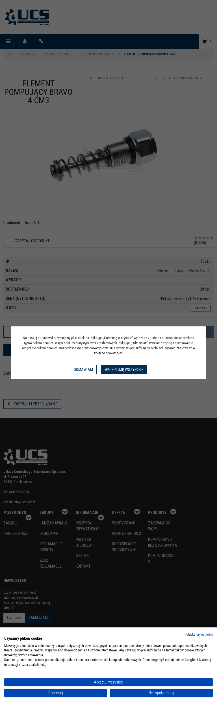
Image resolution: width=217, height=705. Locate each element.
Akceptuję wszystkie (124, 369)
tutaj (43, 665)
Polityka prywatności (199, 634)
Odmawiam (83, 369)
